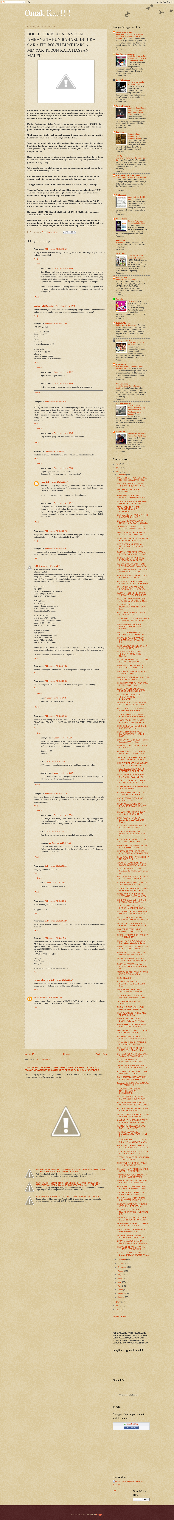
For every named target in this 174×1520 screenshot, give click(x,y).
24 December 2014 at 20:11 (55, 451)
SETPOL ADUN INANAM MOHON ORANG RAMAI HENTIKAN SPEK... (132, 997)
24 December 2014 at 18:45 (62, 433)
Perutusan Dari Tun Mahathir (126, 280)
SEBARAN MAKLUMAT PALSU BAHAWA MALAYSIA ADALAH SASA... (130, 734)
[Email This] (64, 232)
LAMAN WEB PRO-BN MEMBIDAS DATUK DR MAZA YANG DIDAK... (132, 534)
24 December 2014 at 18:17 (62, 372)
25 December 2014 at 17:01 (56, 938)
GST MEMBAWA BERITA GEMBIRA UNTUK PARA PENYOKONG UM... (132, 1141)
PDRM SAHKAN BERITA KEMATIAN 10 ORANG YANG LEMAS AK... (133, 571)
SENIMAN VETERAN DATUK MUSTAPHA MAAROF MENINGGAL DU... (132, 1212)
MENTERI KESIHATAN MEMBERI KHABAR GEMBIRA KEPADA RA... (132, 924)
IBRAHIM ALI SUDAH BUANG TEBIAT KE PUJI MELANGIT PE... (132, 1225)
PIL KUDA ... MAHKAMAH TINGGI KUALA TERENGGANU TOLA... (131, 1199)
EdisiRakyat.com (123, 80)
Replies (39, 264)
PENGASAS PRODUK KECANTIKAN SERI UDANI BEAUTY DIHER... (132, 942)
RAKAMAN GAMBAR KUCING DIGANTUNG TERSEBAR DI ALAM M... (132, 966)
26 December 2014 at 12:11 (62, 503)
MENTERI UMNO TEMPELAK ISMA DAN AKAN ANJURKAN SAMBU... (132, 704)
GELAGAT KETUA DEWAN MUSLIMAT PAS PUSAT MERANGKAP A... (133, 889)
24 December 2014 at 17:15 (64, 306)
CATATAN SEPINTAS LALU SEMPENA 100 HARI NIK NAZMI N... (132, 1084)
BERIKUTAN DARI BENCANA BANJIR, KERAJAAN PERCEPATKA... (132, 539)
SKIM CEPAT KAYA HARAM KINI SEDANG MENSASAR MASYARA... (132, 895)
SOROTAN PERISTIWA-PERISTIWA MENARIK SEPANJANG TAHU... (132, 479)
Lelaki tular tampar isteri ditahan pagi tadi (131, 177)
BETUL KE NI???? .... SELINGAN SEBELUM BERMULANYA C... (130, 710)
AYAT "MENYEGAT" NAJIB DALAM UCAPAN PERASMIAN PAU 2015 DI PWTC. (68, 1197)
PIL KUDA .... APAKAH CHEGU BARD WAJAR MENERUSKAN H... (132, 1170)
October (121, 1263)
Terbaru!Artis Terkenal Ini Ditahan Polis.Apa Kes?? (137, 435)
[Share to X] (69, 232)
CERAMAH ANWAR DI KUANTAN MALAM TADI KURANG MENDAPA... (133, 1242)
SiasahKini (120, 432)
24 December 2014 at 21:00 (49, 566)
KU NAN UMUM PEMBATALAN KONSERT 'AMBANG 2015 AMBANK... (129, 626)
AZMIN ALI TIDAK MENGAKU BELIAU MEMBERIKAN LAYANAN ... (132, 1072)
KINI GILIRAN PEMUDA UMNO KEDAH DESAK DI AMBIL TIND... (133, 684)
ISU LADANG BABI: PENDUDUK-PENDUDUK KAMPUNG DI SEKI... (132, 588)
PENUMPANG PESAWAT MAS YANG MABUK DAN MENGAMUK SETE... (132, 913)
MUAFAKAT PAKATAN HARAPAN (136, 344)
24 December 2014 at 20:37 (56, 548)
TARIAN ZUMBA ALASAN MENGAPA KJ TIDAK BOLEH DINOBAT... (132, 1176)
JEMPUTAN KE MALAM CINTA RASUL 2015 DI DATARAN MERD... (133, 973)
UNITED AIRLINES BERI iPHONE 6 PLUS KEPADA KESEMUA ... (131, 901)
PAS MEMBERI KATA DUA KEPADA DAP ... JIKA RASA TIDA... (131, 1127)
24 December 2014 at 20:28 (56, 531)
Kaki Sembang (122, 384)
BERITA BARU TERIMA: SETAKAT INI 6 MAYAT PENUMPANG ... (132, 516)
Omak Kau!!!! (47, 12)
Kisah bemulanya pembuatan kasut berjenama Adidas (134, 136)
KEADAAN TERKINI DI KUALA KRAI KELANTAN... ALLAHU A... (132, 577)
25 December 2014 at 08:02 (54, 883)
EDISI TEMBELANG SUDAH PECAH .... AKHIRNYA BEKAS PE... (132, 1164)
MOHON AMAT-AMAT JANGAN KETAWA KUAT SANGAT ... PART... (132, 1236)
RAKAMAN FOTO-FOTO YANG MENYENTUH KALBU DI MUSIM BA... (131, 607)
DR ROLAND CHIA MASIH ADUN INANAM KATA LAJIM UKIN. (130, 1008)
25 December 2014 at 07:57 (54, 831)
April (120, 1286)
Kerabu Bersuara (123, 106)
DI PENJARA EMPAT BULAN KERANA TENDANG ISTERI (132, 788)
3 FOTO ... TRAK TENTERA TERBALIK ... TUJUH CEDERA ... (133, 1158)
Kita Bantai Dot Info (124, 403)
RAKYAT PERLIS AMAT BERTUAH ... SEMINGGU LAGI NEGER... (132, 793)
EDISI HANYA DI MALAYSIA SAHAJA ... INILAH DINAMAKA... (132, 672)
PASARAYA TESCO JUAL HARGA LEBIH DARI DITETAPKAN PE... (131, 753)
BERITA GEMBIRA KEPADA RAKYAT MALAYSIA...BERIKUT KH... (132, 502)
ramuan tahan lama (42, 980)
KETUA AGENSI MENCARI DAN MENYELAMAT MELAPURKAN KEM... (130, 546)
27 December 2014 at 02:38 (51, 997)
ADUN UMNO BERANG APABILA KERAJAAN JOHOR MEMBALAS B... (133, 1147)
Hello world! (120, 243)
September (122, 1267)
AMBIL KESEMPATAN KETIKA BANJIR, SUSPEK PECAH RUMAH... (133, 582)
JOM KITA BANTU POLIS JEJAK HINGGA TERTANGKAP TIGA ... (131, 907)
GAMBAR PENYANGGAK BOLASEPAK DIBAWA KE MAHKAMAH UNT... (133, 1121)
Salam (36, 997)
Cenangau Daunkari (124, 340)
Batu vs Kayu (121, 277)
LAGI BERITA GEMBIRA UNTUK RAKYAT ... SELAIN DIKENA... (130, 930)
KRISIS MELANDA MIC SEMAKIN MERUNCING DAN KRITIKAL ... (131, 954)
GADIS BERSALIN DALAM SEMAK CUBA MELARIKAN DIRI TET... (131, 1193)
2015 (118, 468)
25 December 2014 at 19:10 (62, 980)
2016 (118, 464)
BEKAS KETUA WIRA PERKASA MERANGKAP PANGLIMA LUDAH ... (133, 1104)
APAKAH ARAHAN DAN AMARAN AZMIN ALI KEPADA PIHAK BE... (131, 721)
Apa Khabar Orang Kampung (128, 175)
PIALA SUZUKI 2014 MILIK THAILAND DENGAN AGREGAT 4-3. (132, 846)
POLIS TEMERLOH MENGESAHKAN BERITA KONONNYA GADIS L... (132, 1078)
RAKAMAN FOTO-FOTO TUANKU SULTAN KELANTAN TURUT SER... (132, 594)
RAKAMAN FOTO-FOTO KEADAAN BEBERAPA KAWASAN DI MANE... (132, 553)
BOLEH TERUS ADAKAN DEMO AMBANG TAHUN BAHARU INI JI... (132, 633)
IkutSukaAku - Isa (123, 323)
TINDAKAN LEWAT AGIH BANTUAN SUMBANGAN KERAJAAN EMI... (131, 758)
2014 (118, 472)
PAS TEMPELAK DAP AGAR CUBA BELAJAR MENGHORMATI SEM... (132, 1188)
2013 (118, 1302)
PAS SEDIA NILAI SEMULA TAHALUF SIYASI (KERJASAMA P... (132, 647)
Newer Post (30, 1054)
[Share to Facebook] (72, 232)
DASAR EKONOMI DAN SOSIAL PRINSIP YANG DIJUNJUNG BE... (132, 690)
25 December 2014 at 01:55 (56, 866)
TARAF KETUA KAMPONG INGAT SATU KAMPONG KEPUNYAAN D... (132, 1067)
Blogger (99, 1515)
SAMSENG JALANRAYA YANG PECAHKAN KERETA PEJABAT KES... (131, 984)
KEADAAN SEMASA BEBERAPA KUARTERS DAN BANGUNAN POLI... (130, 640)
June (120, 1278)
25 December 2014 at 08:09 (60, 843)
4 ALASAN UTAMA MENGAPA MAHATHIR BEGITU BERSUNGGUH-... (129, 1091)
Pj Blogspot (121, 195)
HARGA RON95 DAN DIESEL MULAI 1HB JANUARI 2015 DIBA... (132, 884)
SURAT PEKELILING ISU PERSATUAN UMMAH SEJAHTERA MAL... (133, 1026)
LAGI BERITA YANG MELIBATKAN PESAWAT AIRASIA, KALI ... (131, 491)
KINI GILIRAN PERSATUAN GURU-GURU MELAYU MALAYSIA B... (131, 667)
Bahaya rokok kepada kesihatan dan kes (136, 83)
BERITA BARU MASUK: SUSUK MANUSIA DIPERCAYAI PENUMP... (132, 522)
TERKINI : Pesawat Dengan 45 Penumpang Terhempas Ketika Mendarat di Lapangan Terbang (136, 410)
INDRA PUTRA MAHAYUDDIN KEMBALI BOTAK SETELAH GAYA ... (132, 871)
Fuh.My (119, 156)
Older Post (101, 1054)
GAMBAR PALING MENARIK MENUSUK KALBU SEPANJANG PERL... (131, 834)
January (121, 1297)
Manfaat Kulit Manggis (43, 306)
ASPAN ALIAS (122, 364)
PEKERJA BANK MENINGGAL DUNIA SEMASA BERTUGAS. (132, 1109)
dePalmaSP (120, 241)
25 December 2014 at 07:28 (56, 921)
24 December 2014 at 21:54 (56, 666)
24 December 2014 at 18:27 (56, 402)
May (120, 1282)
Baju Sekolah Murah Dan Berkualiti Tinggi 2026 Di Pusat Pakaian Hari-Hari (137, 58)
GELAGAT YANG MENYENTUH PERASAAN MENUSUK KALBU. (131, 715)
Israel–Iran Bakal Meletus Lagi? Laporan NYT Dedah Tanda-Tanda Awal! (137, 111)
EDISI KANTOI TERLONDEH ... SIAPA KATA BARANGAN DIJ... (132, 741)
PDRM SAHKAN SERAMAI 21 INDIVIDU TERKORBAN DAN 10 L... (132, 496)
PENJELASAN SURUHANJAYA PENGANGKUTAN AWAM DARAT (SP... (131, 806)
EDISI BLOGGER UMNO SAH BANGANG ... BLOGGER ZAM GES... (130, 820)
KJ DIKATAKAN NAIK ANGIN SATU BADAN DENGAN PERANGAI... (131, 827)
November (122, 1260)
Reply (36, 259)
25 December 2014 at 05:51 (56, 901)
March (120, 1290)
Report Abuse (119, 1316)
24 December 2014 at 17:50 (56, 323)
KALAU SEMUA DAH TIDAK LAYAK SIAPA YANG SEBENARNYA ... (131, 1061)
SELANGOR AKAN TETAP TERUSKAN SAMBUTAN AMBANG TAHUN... (133, 619)
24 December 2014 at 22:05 (56, 681)
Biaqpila (119, 299)
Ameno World (121, 219)
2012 (118, 1306)
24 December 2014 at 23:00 (62, 468)
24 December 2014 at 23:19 (56, 794)
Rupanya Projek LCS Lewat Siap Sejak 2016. (136, 222)
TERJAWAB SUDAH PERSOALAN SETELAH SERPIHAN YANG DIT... (132, 528)
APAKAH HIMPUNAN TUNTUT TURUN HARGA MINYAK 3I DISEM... (132, 878)
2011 (118, 1309)
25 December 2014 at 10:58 (57, 482)
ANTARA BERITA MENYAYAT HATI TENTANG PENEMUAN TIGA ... (131, 485)
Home (66, 1054)
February (121, 1293)
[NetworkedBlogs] (131, 1424)
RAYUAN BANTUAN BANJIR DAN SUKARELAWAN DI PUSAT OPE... (132, 565)
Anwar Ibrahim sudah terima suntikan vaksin (136, 257)
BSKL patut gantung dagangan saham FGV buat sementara (130, 368)
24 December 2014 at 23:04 (62, 738)
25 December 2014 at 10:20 (62, 773)
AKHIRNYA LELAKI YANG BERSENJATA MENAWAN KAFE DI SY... (132, 1134)
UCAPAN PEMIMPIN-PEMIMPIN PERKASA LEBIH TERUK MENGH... (133, 1098)
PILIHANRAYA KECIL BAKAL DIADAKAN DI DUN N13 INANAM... (132, 1037)
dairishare (120, 132)
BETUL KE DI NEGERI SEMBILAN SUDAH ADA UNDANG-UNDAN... (131, 1049)
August (121, 1271)
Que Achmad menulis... (126, 54)
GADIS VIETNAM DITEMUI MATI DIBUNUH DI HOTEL (130, 799)
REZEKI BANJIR (124, 978)
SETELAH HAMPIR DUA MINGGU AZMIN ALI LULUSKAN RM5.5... (131, 813)
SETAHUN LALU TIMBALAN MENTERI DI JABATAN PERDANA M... (132, 1152)
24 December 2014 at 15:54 (56, 249)
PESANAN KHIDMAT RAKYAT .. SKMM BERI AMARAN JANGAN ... (133, 661)
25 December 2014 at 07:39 (62, 815)
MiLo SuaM (120, 254)
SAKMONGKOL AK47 (124, 32)
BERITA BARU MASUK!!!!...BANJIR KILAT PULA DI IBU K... (131, 614)
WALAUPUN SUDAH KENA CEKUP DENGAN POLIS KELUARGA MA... (132, 1219)
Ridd (36, 566)
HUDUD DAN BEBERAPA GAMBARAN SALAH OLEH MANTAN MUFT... (132, 764)
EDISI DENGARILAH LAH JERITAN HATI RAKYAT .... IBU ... (131, 727)
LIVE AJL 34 (132, 301)
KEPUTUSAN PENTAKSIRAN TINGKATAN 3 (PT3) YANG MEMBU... (129, 654)
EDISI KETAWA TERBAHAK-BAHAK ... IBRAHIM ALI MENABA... (133, 1230)
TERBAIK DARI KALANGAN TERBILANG (128, 1002)
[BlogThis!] (67, 232)
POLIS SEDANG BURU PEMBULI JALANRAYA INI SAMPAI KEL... (131, 991)
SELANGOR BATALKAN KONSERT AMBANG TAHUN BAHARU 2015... (132, 600)
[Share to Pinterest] (74, 232)
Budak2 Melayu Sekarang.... (126, 325)
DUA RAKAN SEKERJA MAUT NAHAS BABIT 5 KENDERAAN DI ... (132, 948)
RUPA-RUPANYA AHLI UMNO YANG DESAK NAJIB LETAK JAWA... (131, 1020)
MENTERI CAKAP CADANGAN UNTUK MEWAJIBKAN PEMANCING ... (133, 1115)
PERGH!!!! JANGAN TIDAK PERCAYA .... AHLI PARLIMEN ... (132, 936)
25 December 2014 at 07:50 (54, 761)
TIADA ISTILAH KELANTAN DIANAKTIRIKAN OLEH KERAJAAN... (128, 509)
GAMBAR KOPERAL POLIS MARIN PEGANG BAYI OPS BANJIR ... (131, 782)
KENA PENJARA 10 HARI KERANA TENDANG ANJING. (131, 1014)
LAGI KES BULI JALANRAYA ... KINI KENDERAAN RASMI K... (132, 1032)
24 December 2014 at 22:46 (62, 268)
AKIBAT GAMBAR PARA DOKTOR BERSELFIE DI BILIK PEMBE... (131, 770)
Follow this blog (131, 1428)
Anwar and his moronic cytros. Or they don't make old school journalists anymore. (130, 36)
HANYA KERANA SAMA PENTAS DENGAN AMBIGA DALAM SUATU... (133, 1254)
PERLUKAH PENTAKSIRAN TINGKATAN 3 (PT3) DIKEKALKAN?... (128, 697)
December (122, 475)
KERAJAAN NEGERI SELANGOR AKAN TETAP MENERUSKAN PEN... (133, 852)
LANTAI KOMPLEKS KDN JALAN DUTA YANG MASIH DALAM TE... (133, 678)
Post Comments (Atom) (44, 1059)
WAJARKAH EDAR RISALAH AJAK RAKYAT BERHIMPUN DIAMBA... (131, 864)
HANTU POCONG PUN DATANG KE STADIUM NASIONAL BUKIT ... (131, 841)
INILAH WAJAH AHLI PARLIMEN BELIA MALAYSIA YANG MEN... (133, 858)
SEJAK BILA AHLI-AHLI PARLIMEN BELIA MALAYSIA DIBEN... (131, 1043)
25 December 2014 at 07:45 (55, 698)
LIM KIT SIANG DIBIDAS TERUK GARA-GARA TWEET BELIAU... (131, 776)
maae (43, 482)
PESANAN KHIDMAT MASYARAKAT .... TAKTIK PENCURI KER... (132, 1248)
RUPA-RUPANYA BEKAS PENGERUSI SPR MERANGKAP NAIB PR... (132, 1182)
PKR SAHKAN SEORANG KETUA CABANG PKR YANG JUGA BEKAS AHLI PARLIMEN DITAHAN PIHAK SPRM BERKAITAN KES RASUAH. (71, 1171)
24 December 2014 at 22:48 (62, 383)
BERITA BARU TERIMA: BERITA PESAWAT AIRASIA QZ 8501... (130, 559)
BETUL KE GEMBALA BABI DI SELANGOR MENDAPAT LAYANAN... (133, 918)
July (120, 1275)
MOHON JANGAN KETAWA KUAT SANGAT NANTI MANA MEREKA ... (132, 959)
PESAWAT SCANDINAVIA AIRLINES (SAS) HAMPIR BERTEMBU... (132, 1205)
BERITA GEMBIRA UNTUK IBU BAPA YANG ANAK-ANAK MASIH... (132, 1055)
